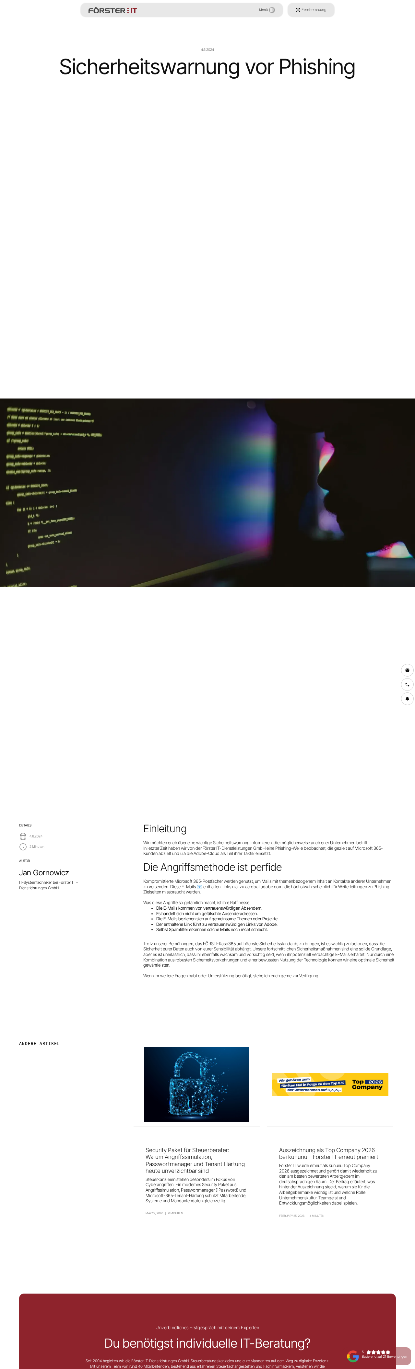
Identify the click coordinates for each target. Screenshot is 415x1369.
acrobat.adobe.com (263, 886)
